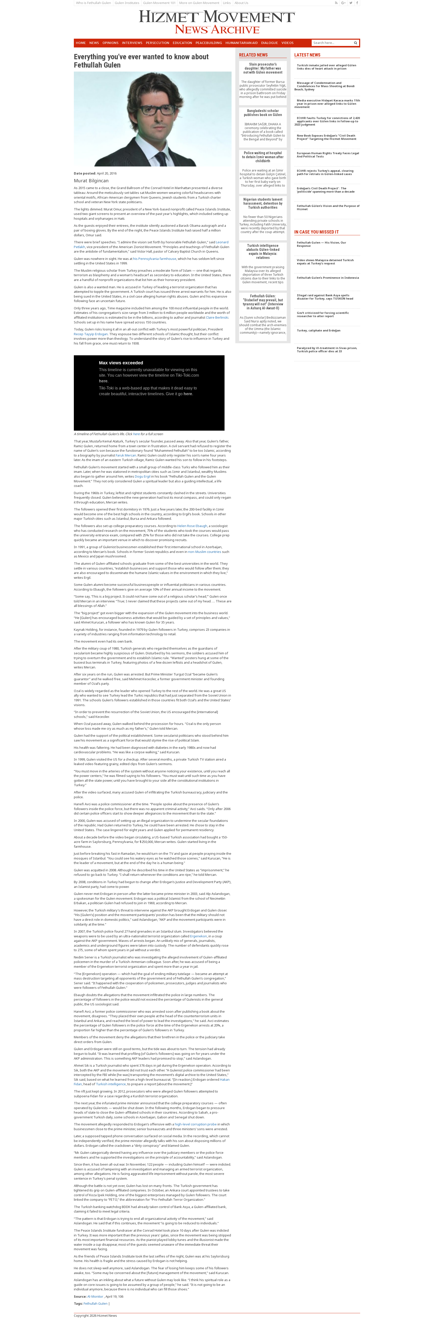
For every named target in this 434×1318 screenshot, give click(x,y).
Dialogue (269, 43)
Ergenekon (198, 936)
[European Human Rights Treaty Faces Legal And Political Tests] (327, 157)
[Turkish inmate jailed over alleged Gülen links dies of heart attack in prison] (327, 70)
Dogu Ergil (142, 476)
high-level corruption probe (196, 1124)
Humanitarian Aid (242, 43)
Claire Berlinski (217, 317)
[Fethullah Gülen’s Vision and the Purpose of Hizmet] (327, 210)
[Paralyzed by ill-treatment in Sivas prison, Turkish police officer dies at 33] (327, 352)
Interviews (132, 43)
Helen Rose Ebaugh (192, 526)
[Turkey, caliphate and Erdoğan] (327, 335)
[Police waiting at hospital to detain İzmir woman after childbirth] (263, 172)
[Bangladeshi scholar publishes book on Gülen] (263, 127)
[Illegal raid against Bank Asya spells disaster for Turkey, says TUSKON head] (327, 300)
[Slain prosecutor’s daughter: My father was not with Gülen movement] (263, 83)
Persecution (157, 43)
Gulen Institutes (127, 3)
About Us (241, 3)
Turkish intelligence (111, 1084)
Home (81, 43)
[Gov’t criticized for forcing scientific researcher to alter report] (327, 317)
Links (227, 3)
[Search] (355, 43)
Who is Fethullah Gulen (93, 3)
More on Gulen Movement (199, 3)
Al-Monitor (95, 1296)
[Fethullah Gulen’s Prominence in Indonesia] (327, 282)
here (136, 434)
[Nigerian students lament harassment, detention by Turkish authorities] (263, 218)
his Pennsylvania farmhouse (154, 258)
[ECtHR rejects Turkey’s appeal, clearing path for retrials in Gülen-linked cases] (327, 175)
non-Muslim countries (204, 551)
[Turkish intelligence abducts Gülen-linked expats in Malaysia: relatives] (263, 267)
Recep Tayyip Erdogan (91, 334)
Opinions (110, 43)
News (94, 43)
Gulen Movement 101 (159, 3)
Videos (288, 43)
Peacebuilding (209, 43)
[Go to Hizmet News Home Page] (217, 22)
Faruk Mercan (126, 455)
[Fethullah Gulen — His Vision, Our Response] (327, 247)
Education (182, 43)
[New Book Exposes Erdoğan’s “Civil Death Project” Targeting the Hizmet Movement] (327, 140)
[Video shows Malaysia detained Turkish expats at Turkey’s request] (327, 264)
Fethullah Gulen (95, 1303)
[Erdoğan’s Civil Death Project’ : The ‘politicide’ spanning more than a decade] (327, 193)
